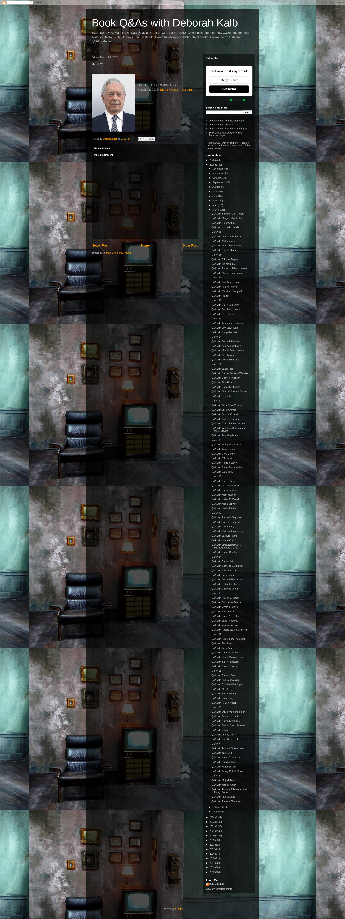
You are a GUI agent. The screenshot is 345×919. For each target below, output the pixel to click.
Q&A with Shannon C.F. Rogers (227, 213)
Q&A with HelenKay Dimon (225, 598)
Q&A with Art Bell (220, 295)
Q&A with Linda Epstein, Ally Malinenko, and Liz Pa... (226, 546)
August (216, 187)
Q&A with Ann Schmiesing (225, 680)
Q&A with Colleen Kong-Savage (227, 531)
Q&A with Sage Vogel (222, 611)
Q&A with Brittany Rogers (224, 259)
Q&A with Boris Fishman (224, 250)
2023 (212, 822)
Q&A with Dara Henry (222, 698)
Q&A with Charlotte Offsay (225, 588)
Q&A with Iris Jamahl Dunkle (226, 485)
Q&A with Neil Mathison (223, 241)
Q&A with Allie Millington (224, 286)
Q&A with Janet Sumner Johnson (228, 423)
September (218, 182)
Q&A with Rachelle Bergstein (226, 517)
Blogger (179, 908)
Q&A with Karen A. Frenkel (225, 616)
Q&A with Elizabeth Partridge (226, 684)
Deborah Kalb (216, 884)
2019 (212, 840)
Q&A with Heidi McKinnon (224, 508)
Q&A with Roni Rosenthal (224, 739)
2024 (212, 817)
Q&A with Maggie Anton (223, 784)
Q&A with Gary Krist (222, 648)
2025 (212, 164)
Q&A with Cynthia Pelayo (224, 607)
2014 (212, 863)
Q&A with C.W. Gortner (223, 453)
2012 (212, 872)
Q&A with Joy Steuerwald (224, 327)
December (218, 168)
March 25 (216, 318)
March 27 (216, 277)
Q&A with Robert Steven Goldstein (229, 629)
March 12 (216, 634)
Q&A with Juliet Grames (223, 409)
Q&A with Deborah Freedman (226, 579)
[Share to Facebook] (150, 139)
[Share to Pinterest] (153, 139)
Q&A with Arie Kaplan (222, 355)
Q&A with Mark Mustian (223, 494)
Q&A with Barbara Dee (223, 675)
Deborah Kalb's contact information (227, 120)
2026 (212, 160)
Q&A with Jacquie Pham (224, 535)
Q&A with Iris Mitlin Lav (223, 264)
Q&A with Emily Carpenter (225, 305)
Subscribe (229, 89)
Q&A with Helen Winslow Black (227, 657)
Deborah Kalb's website (221, 124)
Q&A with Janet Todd (222, 368)
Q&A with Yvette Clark (223, 540)
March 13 (216, 593)
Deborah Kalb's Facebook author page (228, 128)
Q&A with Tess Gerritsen (224, 449)
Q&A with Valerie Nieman (224, 625)
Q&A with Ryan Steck (222, 314)
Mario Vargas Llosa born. (177, 89)
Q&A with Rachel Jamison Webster (229, 373)
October (216, 178)
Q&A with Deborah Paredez (225, 341)
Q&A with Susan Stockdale (225, 721)
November (218, 173)
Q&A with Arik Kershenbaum (226, 346)
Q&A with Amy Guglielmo (224, 435)
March (216, 209)
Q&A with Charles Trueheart (225, 377)
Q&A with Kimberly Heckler (225, 227)
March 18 (216, 476)
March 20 (216, 400)
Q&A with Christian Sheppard (226, 291)
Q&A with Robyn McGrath (224, 332)
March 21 (216, 364)
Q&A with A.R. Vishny (222, 526)
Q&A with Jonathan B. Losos (226, 236)
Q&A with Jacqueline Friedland (227, 602)
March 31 (216, 232)
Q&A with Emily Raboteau (224, 661)
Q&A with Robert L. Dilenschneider (229, 268)
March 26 (216, 300)
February (217, 807)
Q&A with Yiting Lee (221, 730)
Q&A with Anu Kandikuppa (225, 282)
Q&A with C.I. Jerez (221, 458)
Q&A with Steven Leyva (223, 481)
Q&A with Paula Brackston (225, 490)
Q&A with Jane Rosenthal (224, 620)
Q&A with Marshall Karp (223, 766)
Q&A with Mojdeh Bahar (223, 780)
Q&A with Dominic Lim (223, 762)
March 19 (216, 440)
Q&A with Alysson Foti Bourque (227, 273)
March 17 (216, 513)
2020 (212, 835)
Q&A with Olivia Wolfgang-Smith (228, 711)
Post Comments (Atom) (118, 252)
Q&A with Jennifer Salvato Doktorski (230, 391)
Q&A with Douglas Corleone (225, 309)
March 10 (216, 707)
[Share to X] (146, 139)
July (214, 191)
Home (145, 245)
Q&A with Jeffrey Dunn (223, 734)
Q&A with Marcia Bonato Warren (228, 350)
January (216, 811)
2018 (212, 844)
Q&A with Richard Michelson (226, 584)
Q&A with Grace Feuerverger (226, 245)
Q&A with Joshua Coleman (225, 414)
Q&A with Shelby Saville (224, 666)
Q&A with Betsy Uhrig (222, 561)
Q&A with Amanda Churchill (225, 716)
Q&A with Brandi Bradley (224, 552)
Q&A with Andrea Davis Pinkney (228, 725)
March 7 (215, 743)
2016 (212, 853)
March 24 (216, 336)
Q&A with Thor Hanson (223, 643)
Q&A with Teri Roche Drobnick (227, 323)
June (215, 196)
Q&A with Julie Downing (223, 575)
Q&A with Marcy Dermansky (226, 444)
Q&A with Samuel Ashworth (225, 387)
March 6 (215, 775)
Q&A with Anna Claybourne (225, 419)
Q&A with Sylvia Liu (221, 396)
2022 (212, 826)
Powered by (220, 99)
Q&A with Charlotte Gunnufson (227, 566)
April (215, 205)
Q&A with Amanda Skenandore (227, 748)
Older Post (190, 245)
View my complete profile (219, 889)
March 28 (216, 254)
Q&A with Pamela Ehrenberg (226, 801)
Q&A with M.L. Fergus (222, 689)
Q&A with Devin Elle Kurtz (225, 359)
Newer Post (100, 245)
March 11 (216, 670)
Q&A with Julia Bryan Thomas (227, 405)
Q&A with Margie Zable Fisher (227, 218)
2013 (212, 867)
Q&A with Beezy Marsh (223, 693)
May (215, 200)
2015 (212, 858)
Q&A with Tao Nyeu (221, 752)
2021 (212, 831)
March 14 (216, 557)
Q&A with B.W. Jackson (223, 570)
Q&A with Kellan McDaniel (225, 499)
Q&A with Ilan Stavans (223, 796)
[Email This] (139, 139)
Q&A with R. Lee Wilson (223, 702)
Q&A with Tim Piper (221, 382)
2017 (212, 849)
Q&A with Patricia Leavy (224, 462)
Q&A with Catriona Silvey (224, 652)
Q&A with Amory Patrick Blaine (227, 771)
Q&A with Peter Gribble (223, 223)
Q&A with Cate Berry (222, 472)
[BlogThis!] (143, 139)
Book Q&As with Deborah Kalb (165, 23)
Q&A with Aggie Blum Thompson (228, 639)
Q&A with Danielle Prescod (225, 522)
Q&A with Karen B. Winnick (225, 757)
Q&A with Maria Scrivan (223, 503)
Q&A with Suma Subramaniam (227, 467)
